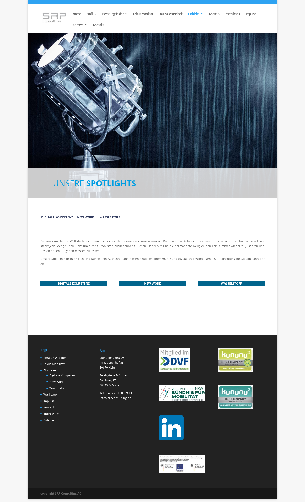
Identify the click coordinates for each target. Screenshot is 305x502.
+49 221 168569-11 (119, 393)
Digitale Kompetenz (63, 375)
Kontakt (98, 25)
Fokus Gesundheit (171, 14)
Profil (89, 14)
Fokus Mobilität (143, 14)
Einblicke (193, 14)
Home (77, 14)
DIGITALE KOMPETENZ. (57, 217)
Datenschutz (52, 420)
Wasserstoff (57, 388)
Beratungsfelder (112, 14)
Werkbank (233, 14)
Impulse (250, 14)
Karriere (78, 25)
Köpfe (213, 14)
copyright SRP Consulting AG (61, 493)
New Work (56, 382)
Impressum (51, 414)
